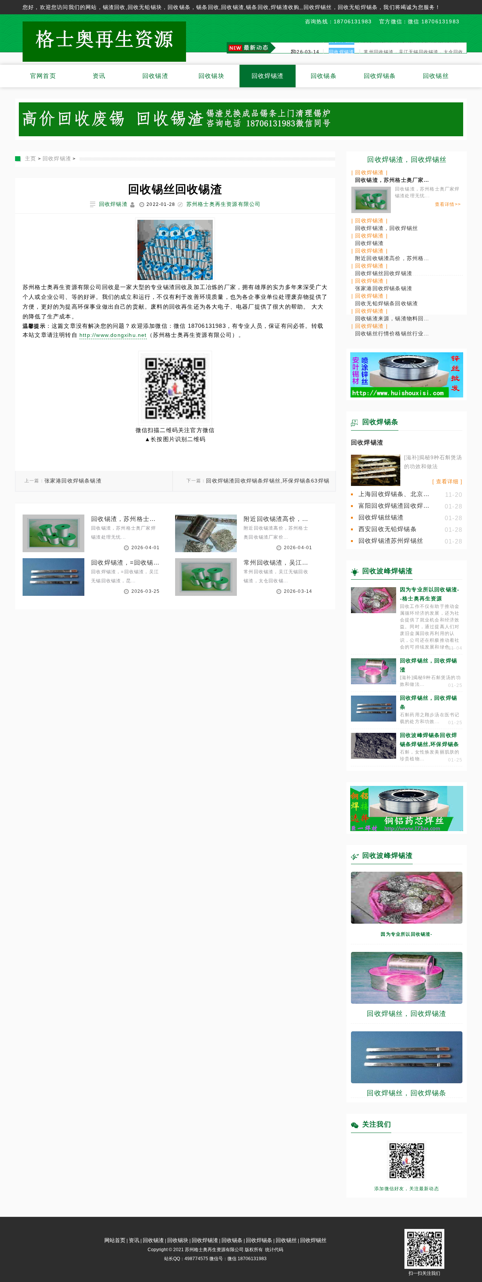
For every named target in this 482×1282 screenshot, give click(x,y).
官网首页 (43, 76)
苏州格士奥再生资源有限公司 (223, 204)
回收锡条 (324, 76)
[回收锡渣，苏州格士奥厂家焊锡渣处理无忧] (371, 198)
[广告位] (406, 396)
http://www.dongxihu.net (113, 335)
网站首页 (114, 1240)
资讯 (99, 76)
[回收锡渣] (241, 134)
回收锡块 (211, 76)
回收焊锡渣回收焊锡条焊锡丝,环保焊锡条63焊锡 (267, 481)
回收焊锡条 (380, 76)
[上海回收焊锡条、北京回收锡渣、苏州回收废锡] (375, 484)
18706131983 (353, 21)
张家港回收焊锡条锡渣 (73, 481)
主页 (30, 158)
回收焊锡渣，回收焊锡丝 (407, 159)
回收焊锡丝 (313, 1240)
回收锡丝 (436, 76)
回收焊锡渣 (268, 76)
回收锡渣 (155, 76)
